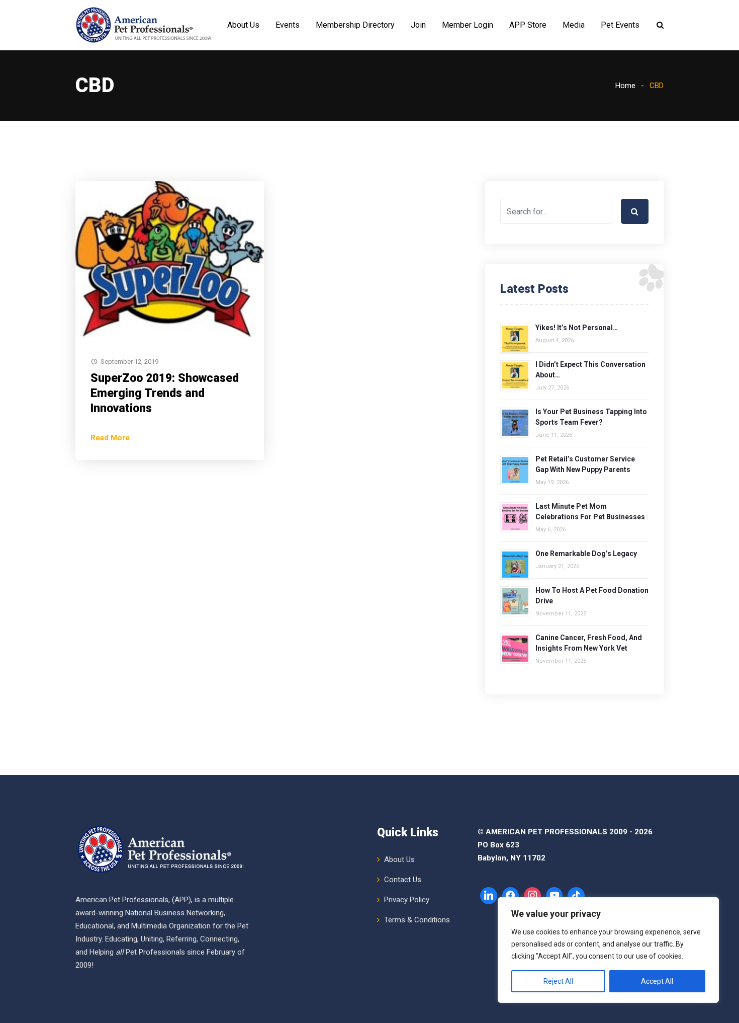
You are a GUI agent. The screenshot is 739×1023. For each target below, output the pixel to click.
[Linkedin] (489, 896)
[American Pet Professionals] (144, 25)
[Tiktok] (576, 896)
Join (418, 25)
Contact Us (402, 879)
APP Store (527, 25)
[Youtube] (554, 896)
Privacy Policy (406, 899)
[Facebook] (511, 896)
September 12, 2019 (129, 361)
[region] (608, 950)
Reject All (558, 981)
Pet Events (620, 25)
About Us (243, 25)
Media (574, 25)
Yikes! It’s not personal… (576, 328)
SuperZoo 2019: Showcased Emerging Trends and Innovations (164, 393)
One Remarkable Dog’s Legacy (586, 553)
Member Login (467, 25)
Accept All (657, 981)
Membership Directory (355, 25)
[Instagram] (532, 896)
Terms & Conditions (417, 919)
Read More (110, 437)
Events (287, 25)
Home (625, 85)
